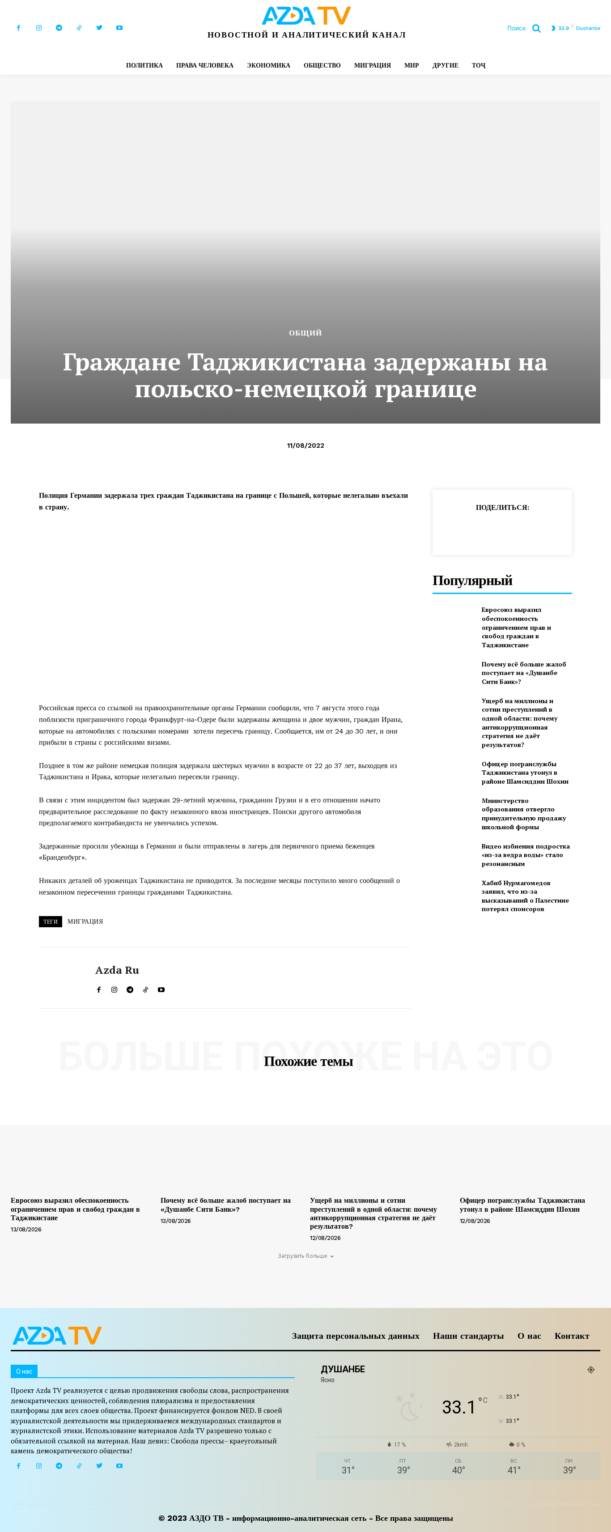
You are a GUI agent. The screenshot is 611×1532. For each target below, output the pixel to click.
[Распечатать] (534, 530)
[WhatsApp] (493, 530)
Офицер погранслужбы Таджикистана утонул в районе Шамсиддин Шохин (525, 772)
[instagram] (114, 988)
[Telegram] (59, 28)
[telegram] (130, 988)
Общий (305, 333)
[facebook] (98, 988)
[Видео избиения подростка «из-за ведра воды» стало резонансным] (453, 854)
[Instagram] (39, 28)
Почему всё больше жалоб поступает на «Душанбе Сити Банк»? (524, 673)
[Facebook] (18, 28)
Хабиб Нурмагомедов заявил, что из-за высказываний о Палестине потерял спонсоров (525, 895)
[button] (527, 28)
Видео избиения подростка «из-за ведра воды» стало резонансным (526, 855)
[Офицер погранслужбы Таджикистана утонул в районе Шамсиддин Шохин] (453, 772)
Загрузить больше (302, 1256)
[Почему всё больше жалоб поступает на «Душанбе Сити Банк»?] (453, 672)
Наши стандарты (468, 1335)
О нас (529, 1335)
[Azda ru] (60, 977)
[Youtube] (119, 28)
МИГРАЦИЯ (85, 921)
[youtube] (161, 988)
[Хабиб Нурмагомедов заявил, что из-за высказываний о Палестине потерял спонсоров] (453, 893)
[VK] (576, 530)
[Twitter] (99, 28)
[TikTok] (79, 28)
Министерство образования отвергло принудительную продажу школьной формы (524, 813)
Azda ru (117, 969)
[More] (596, 530)
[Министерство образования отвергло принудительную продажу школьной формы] (453, 810)
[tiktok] (145, 988)
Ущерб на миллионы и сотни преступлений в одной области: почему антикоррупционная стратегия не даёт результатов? (519, 722)
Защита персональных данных (356, 1335)
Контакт (572, 1335)
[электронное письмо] (514, 530)
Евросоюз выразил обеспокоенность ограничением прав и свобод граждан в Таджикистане (516, 627)
